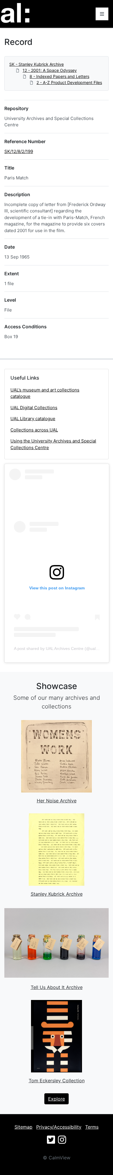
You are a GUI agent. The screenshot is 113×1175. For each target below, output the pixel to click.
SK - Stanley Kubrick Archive (36, 64)
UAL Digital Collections (33, 407)
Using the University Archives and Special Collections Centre (53, 444)
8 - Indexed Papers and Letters (59, 76)
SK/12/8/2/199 (18, 151)
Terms (92, 1127)
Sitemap (23, 1127)
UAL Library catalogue (32, 418)
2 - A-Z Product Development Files (69, 82)
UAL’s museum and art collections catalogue (44, 393)
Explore (56, 1099)
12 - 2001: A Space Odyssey (50, 70)
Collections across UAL (34, 430)
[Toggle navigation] (102, 14)
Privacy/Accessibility (58, 1127)
